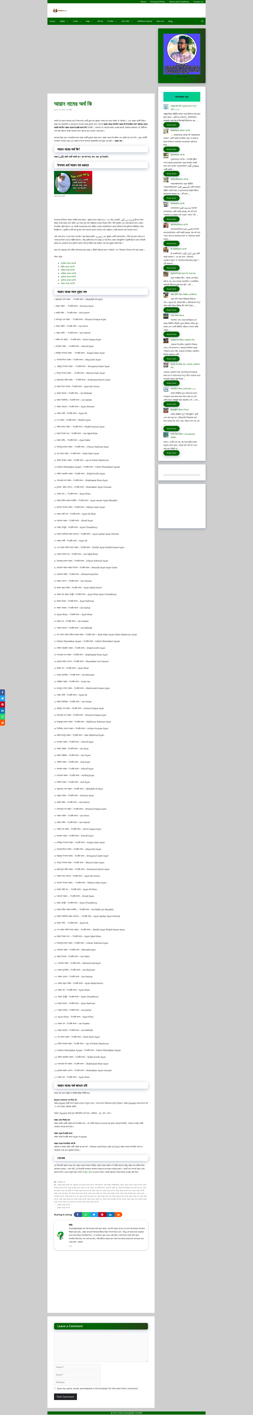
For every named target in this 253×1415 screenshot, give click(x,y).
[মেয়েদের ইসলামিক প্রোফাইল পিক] (165, 341)
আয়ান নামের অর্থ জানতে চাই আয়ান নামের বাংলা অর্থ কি (70, 1193)
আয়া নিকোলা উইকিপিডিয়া (111, 1184)
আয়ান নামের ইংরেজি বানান (128, 1193)
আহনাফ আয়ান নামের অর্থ (129, 1199)
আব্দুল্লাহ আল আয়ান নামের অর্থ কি (83, 1184)
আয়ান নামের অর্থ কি (68, 283)
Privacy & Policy (157, 1)
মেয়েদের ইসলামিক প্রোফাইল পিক (183, 339)
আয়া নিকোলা (99, 1184)
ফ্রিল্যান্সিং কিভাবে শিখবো (180, 409)
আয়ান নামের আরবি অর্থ (95, 1193)
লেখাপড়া (75, 21)
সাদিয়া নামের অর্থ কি (68, 269)
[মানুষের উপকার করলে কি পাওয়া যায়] (165, 275)
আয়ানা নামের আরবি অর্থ (94, 1199)
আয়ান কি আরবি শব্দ (111, 1187)
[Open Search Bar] (202, 21)
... (70, 1244)
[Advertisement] (101, 60)
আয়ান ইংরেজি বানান (74, 1187)
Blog (170, 21)
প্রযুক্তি (62, 21)
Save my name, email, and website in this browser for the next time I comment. (97, 1388)
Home (52, 21)
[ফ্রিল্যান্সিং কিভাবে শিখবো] (165, 411)
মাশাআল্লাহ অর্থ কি (177, 203)
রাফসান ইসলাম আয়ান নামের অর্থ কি (87, 1202)
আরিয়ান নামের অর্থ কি (68, 273)
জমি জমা (100, 21)
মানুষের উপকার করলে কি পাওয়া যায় (183, 273)
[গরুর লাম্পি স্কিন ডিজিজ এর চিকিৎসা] (165, 296)
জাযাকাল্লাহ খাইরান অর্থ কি (180, 130)
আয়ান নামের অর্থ (97, 1190)
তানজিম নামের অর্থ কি (68, 263)
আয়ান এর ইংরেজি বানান (97, 1187)
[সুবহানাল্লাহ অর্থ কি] (165, 156)
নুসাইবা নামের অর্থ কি (68, 280)
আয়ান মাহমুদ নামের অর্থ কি (120, 1196)
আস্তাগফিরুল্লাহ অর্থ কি (179, 179)
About (143, 1)
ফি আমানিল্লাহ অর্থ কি (179, 248)
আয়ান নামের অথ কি (85, 1190)
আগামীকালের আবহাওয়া (144, 21)
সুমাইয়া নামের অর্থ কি (68, 276)
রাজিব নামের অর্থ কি (68, 266)
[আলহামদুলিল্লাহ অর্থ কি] (165, 226)
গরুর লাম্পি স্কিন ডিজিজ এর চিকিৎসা (184, 294)
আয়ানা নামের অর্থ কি (80, 1199)
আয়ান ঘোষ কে (137, 1187)
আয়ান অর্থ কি (129, 1184)
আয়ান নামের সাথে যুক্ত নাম (87, 1196)
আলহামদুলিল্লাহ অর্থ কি (179, 224)
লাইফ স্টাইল (125, 21)
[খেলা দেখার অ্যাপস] (165, 317)
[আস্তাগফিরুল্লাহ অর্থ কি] (165, 180)
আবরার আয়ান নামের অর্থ (64, 1184)
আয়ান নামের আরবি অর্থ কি (111, 1193)
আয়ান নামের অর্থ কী (138, 1190)
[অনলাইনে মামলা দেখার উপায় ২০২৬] (165, 390)
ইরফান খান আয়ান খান (69, 1202)
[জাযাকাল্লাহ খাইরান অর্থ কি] (165, 132)
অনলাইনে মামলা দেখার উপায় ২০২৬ (183, 388)
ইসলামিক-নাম (61, 1182)
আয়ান (122, 1184)
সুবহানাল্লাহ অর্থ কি (178, 154)
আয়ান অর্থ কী (138, 1184)
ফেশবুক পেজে (87, 1171)
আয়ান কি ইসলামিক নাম (125, 1187)
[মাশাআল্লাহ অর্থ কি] (165, 205)
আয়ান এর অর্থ (85, 1187)
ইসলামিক (111, 21)
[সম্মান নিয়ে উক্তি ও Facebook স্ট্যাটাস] (165, 435)
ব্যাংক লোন (160, 21)
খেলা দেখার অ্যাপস (177, 315)
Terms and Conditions (179, 1)
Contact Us (198, 1)
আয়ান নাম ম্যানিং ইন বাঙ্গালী (69, 1190)
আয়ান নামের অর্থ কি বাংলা (123, 1190)
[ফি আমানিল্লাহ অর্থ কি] (165, 250)
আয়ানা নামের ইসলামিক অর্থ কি (112, 1199)
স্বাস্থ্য (88, 21)
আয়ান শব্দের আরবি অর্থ (66, 1199)
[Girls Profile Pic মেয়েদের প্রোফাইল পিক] (165, 365)
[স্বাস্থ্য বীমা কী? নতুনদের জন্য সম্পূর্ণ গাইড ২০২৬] (165, 107)
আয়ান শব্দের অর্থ (134, 1196)
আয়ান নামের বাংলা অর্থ (72, 1196)
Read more (171, 125)
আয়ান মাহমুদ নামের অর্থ (104, 1196)
